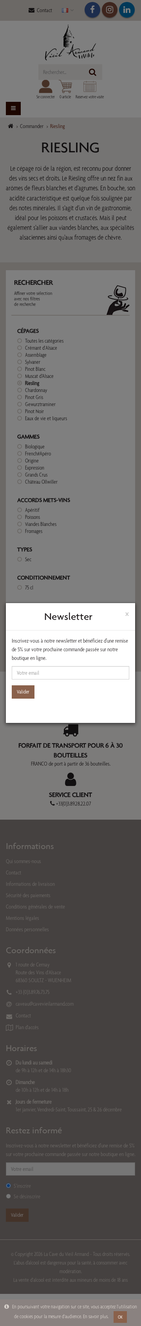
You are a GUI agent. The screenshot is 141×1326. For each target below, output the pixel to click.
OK (120, 1317)
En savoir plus (95, 1316)
